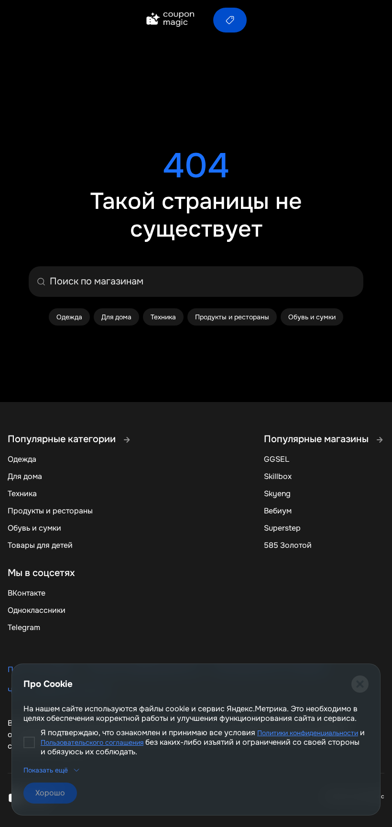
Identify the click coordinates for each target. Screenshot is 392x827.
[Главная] (169, 20)
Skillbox (278, 476)
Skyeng (277, 494)
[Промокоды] (230, 20)
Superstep (282, 528)
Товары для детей (40, 545)
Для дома (25, 476)
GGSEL (276, 459)
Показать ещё (45, 770)
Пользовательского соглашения (92, 742)
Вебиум (278, 511)
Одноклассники (36, 610)
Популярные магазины (317, 439)
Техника (22, 494)
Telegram (24, 627)
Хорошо (50, 793)
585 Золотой (288, 545)
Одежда (22, 459)
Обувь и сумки (34, 528)
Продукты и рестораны (50, 511)
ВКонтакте (26, 593)
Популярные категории (63, 439)
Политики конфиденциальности (307, 733)
